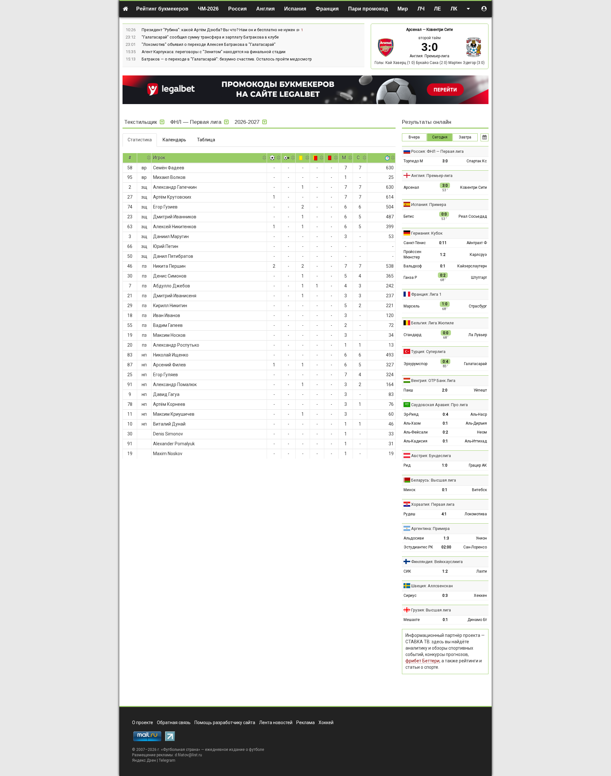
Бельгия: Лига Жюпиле (432, 323)
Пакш (408, 390)
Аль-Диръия (476, 423)
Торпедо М (413, 161)
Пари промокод (368, 8)
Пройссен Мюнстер (412, 254)
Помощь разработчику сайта (224, 722)
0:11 (443, 243)
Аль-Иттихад (476, 441)
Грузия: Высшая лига (431, 610)
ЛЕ (437, 8)
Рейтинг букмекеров (162, 8)
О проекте (142, 722)
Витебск (479, 490)
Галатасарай (475, 364)
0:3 (445, 595)
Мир (402, 8)
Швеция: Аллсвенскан (432, 585)
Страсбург (478, 306)
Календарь (174, 139)
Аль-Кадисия (415, 441)
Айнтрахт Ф (477, 243)
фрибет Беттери (422, 660)
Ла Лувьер (477, 335)
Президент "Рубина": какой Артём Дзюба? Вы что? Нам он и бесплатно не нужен (219, 29)
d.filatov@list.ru (188, 755)
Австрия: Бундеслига (431, 455)
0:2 (445, 432)
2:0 (444, 390)
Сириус (410, 595)
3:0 (445, 161)
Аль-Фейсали (416, 432)
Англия (265, 8)
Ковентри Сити (439, 29)
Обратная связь (174, 722)
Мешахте (412, 619)
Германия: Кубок (427, 233)
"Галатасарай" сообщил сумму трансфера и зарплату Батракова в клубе (210, 37)
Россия (237, 8)
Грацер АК (478, 465)
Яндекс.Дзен (144, 760)
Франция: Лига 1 (426, 294)
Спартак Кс (477, 161)
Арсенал (414, 29)
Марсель (411, 306)
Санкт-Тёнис (415, 243)
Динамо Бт (477, 619)
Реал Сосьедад (473, 216)
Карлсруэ (478, 254)
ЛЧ (421, 8)
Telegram (167, 760)
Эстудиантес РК (418, 547)
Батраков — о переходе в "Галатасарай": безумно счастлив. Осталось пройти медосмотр (227, 59)
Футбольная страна (180, 749)
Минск (409, 490)
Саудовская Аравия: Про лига (439, 404)
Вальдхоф (413, 266)
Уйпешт (480, 390)
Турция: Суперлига (428, 351)
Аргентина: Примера (430, 528)
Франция (327, 8)
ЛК (454, 8)
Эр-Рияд (411, 414)
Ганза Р (410, 277)
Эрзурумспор (415, 364)
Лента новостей (275, 722)
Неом (482, 432)
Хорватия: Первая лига (432, 504)
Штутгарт (479, 277)
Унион (481, 538)
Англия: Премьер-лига (429, 56)
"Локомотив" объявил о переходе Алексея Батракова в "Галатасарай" (209, 44)
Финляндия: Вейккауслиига (437, 561)
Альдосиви (414, 538)
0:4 (445, 414)
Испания (295, 8)
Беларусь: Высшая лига (433, 480)
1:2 (443, 254)
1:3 (446, 538)
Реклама (305, 722)
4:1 (444, 514)
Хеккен (480, 595)
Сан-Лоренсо (475, 547)
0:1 (443, 266)
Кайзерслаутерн (472, 266)
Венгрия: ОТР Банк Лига (433, 380)
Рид (407, 465)
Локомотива (476, 514)
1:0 (444, 465)
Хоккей (326, 722)
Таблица (206, 139)
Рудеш (409, 514)
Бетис (409, 216)
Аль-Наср (478, 414)
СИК (407, 571)
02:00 (446, 547)
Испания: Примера (428, 204)
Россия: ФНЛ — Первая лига (437, 151)
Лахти (481, 571)
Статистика (140, 139)
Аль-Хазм (412, 423)
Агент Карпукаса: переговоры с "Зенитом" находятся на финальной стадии (213, 51)
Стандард (412, 335)
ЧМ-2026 (208, 8)
